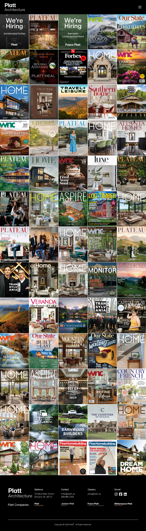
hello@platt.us (68, 494)
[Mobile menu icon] (140, 7)
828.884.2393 (67, 497)
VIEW (15, 38)
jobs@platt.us (94, 494)
